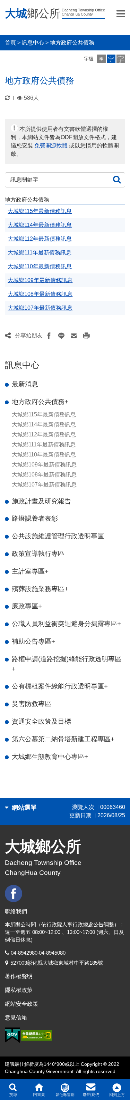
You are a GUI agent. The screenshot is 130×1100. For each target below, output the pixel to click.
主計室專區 (30, 571)
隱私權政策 (19, 990)
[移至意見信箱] (91, 1089)
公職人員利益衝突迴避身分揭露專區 (66, 623)
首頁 (10, 43)
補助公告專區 (33, 641)
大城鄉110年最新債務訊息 (44, 454)
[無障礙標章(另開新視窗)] (36, 1035)
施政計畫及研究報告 (41, 501)
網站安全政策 (21, 1004)
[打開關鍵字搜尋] (13, 1089)
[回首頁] (39, 1089)
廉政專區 (27, 606)
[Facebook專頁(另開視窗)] (14, 893)
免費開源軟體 (51, 145)
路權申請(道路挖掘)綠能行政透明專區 (66, 664)
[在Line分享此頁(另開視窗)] (61, 335)
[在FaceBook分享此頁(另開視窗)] (48, 335)
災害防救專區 (31, 703)
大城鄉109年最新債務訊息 (44, 464)
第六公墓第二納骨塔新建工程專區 (63, 739)
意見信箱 (16, 1018)
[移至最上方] (117, 1089)
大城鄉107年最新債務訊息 (44, 485)
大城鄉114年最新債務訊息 (44, 424)
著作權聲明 (19, 976)
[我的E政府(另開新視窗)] (12, 1035)
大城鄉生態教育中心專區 (50, 756)
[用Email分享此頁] (73, 335)
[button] (101, 59)
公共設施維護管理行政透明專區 (58, 536)
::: (7, 356)
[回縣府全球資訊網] (65, 1089)
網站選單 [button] (23, 807)
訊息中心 (33, 43)
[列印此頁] (86, 335)
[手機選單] (120, 13)
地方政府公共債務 (72, 43)
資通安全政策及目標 (41, 721)
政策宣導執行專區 (38, 553)
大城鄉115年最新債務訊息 (44, 414)
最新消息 (25, 384)
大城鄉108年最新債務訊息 (44, 474)
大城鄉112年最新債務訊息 (44, 434)
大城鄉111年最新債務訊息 (44, 444)
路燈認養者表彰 (35, 518)
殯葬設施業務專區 (40, 588)
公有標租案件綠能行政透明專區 (60, 686)
